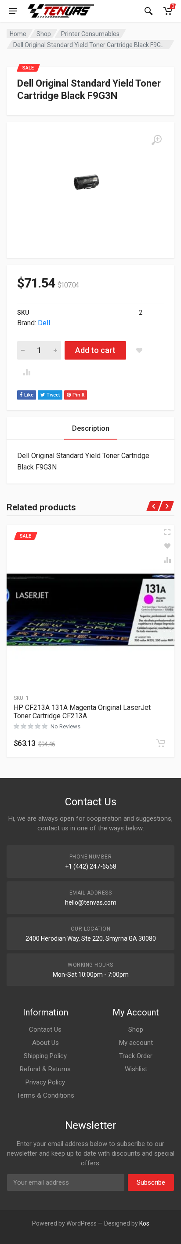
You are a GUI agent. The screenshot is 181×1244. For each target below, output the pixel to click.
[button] (161, 743)
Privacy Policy (45, 1082)
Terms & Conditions (45, 1095)
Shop (43, 33)
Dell (44, 323)
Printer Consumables (90, 33)
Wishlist (136, 1069)
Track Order (135, 1056)
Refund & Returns (45, 1069)
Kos (144, 1223)
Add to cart (95, 350)
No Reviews (65, 726)
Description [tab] (90, 428)
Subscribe (151, 1182)
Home (18, 33)
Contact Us (45, 1029)
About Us (45, 1043)
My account (136, 1043)
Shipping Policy (45, 1056)
